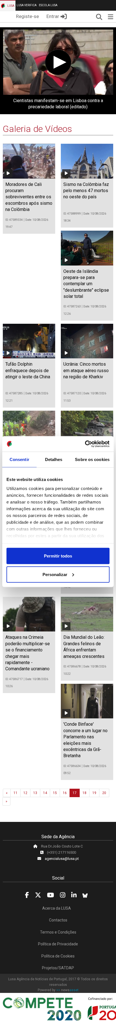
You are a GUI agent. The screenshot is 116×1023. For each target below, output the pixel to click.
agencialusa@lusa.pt (62, 858)
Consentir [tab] (19, 459)
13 (35, 793)
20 (104, 793)
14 (45, 793)
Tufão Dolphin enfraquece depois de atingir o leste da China (27, 370)
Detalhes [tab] (54, 459)
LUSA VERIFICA (27, 5)
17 (75, 793)
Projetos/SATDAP (58, 968)
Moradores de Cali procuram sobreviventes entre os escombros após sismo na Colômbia (28, 197)
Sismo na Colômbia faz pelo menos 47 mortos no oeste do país (86, 191)
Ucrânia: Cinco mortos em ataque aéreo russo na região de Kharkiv (86, 370)
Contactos (58, 920)
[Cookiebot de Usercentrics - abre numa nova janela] (85, 444)
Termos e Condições (58, 932)
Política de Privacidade (58, 944)
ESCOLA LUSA (48, 5)
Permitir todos (58, 556)
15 (55, 793)
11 (15, 793)
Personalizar (55, 574)
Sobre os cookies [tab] (92, 459)
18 (84, 793)
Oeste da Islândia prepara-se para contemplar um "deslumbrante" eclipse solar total (86, 284)
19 (94, 793)
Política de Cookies (58, 956)
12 (25, 793)
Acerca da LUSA (56, 908)
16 (65, 793)
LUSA (10, 5)
